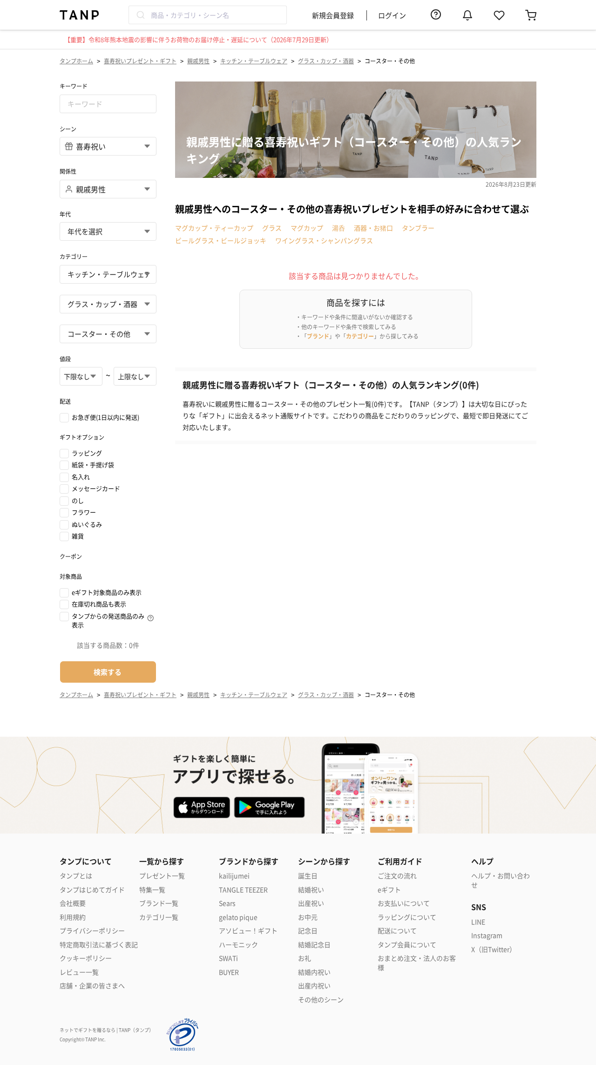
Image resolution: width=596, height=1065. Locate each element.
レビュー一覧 (79, 972)
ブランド (318, 336)
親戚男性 (198, 61)
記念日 (308, 930)
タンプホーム (76, 61)
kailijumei (234, 875)
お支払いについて (404, 903)
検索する (108, 672)
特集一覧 (152, 889)
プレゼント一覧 (162, 875)
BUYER (229, 972)
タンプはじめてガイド (92, 889)
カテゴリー (360, 336)
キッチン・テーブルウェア (253, 61)
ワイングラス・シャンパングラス (324, 240)
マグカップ (307, 227)
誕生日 (308, 875)
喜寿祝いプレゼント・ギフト (140, 61)
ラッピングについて (407, 917)
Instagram (486, 935)
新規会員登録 (333, 15)
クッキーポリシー (86, 958)
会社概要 (73, 903)
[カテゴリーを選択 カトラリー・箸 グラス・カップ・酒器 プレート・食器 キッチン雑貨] (108, 304)
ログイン (392, 15)
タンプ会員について (407, 944)
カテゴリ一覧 (158, 917)
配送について (397, 930)
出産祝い (311, 903)
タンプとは (76, 875)
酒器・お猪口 (373, 227)
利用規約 (73, 917)
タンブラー (418, 227)
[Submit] (140, 15)
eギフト (389, 889)
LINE (478, 921)
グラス (272, 227)
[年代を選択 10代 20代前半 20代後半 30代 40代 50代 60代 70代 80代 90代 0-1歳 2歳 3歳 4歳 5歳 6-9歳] (108, 231)
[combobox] (208, 15)
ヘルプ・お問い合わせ (500, 880)
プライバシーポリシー (92, 930)
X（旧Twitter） (493, 949)
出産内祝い (314, 985)
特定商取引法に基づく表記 (99, 944)
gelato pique (238, 917)
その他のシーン (321, 999)
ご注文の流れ (397, 875)
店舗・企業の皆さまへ (92, 985)
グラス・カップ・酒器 (326, 61)
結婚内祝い (314, 972)
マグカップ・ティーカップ (214, 227)
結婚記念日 (314, 944)
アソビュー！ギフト (248, 930)
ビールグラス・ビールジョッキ (220, 240)
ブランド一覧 (158, 903)
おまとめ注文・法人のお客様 (417, 963)
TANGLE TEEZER (243, 889)
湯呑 (338, 227)
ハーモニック (238, 944)
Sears (227, 903)
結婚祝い (311, 889)
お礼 (304, 958)
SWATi (228, 958)
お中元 (308, 917)
